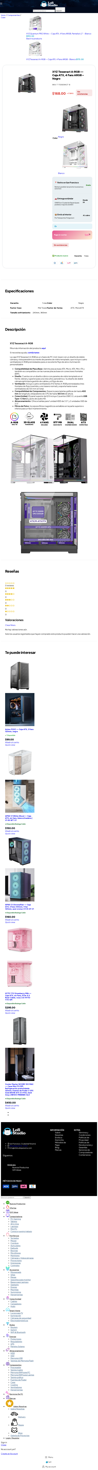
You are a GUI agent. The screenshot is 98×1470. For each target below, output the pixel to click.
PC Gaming (16, 1219)
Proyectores (16, 1260)
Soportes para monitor (21, 1279)
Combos (15, 1243)
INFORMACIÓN (57, 1130)
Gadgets (15, 1284)
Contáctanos (85, 1155)
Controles (15, 1265)
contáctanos (33, 352)
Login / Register (12, 1438)
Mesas (13, 1277)
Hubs (13, 1306)
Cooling (14, 1385)
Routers (14, 1327)
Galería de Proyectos (20, 1435)
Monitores (15, 1255)
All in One (15, 1224)
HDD (13, 1353)
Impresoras (16, 1263)
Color (55, 138)
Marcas (58, 1150)
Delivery (22, 1417)
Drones (14, 1287)
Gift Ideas (16, 1170)
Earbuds (14, 1248)
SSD (12, 1355)
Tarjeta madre (17, 1370)
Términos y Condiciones (84, 1133)
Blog (57, 1147)
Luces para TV (17, 1313)
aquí (44, 348)
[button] (12, 742)
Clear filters (10, 625)
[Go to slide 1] (51, 1112)
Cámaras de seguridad (21, 1318)
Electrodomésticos (19, 1320)
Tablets (14, 1221)
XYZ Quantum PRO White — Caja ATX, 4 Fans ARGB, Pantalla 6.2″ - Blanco (58, 33)
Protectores (16, 1339)
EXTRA (77, 1130)
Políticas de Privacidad (84, 1138)
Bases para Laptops (19, 1282)
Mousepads (16, 1272)
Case (3, 17)
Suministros (16, 1292)
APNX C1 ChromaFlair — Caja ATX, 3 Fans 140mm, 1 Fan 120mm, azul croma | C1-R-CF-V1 (19, 907)
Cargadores (16, 1304)
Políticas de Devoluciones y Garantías (86, 1145)
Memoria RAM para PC (20, 1372)
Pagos (21, 1425)
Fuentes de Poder (19, 1380)
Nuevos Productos (20, 1167)
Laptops (14, 1226)
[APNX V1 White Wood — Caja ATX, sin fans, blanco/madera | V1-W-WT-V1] (19, 778)
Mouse (13, 1240)
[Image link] (87, 235)
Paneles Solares (18, 1346)
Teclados (15, 1238)
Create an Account (9, 1453)
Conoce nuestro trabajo (21, 1231)
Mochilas (15, 1289)
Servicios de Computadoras (86, 1151)
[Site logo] (49, 7)
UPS (12, 1344)
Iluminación (16, 1315)
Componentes (13, 15)
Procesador (16, 1367)
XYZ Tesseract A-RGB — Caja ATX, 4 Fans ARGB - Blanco (51, 59)
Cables (14, 1301)
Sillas (13, 1274)
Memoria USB (17, 1358)
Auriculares (15, 1245)
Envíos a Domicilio (59, 1138)
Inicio (3, 15)
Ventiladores (16, 1387)
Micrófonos (16, 1253)
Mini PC (14, 1229)
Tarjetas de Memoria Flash (22, 1360)
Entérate (12, 1165)
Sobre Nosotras (59, 1133)
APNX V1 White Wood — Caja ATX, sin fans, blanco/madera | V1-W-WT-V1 (18, 818)
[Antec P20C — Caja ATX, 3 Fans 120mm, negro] (19, 692)
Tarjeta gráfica (17, 1377)
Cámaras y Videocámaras (22, 1258)
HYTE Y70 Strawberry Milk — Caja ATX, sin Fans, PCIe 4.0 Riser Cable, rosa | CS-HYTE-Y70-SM (18, 996)
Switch (14, 1330)
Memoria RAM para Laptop (22, 1375)
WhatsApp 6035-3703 (18, 1146)
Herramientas (17, 1294)
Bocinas (14, 1250)
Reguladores (16, 1341)
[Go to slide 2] (51, 1115)
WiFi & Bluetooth (18, 1332)
